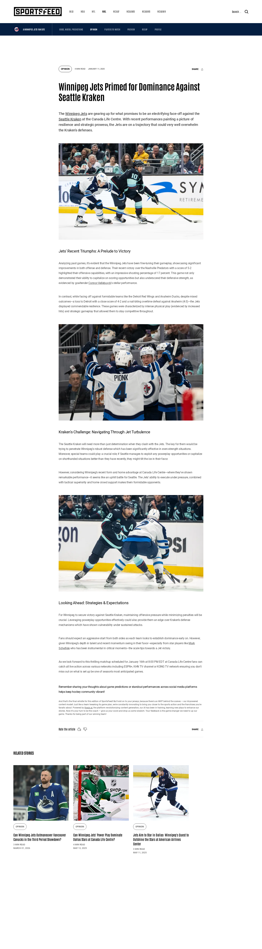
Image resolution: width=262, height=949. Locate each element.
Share (195, 69)
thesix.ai (88, 707)
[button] (71, 11)
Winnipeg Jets (76, 113)
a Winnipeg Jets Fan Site (34, 29)
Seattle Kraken (70, 119)
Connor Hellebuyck (99, 283)
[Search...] (246, 11)
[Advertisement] (131, 49)
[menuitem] (71, 11)
